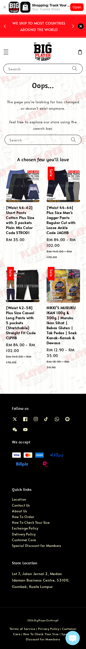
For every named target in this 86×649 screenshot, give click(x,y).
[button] (6, 52)
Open (77, 7)
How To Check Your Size (30, 522)
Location (19, 499)
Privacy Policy (48, 629)
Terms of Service (22, 629)
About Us (19, 511)
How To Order (23, 516)
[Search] (74, 68)
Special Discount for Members (36, 545)
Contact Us (21, 505)
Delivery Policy (24, 534)
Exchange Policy (25, 528)
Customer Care (24, 540)
